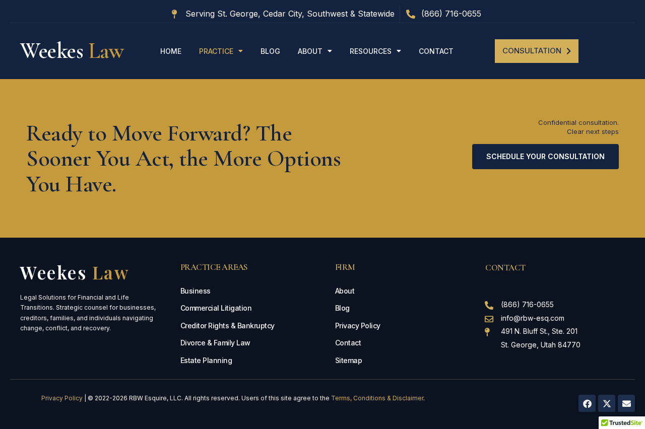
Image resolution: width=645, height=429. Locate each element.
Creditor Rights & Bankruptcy (227, 325)
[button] (536, 51)
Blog (270, 51)
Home (170, 51)
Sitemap (348, 360)
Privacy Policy (357, 325)
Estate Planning (206, 360)
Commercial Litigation (216, 308)
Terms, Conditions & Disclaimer (377, 398)
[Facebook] (587, 403)
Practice (216, 51)
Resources (371, 51)
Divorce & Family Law (215, 342)
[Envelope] (626, 403)
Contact (436, 51)
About (310, 51)
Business (195, 291)
